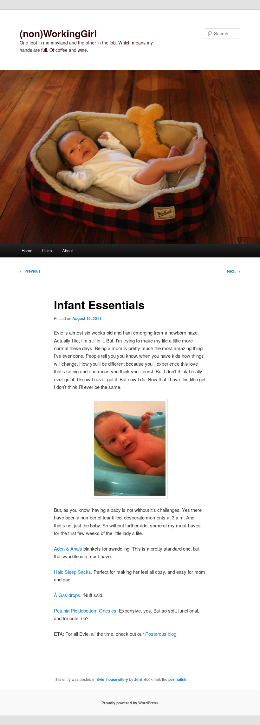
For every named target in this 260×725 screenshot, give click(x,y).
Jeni (138, 679)
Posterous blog (160, 633)
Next (233, 271)
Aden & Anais (68, 548)
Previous (30, 271)
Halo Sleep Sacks (72, 571)
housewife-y (117, 679)
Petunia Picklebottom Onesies (85, 610)
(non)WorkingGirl (58, 33)
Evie (100, 679)
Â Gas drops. (67, 595)
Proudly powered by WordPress (130, 703)
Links (47, 250)
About (67, 250)
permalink (177, 679)
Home (27, 250)
